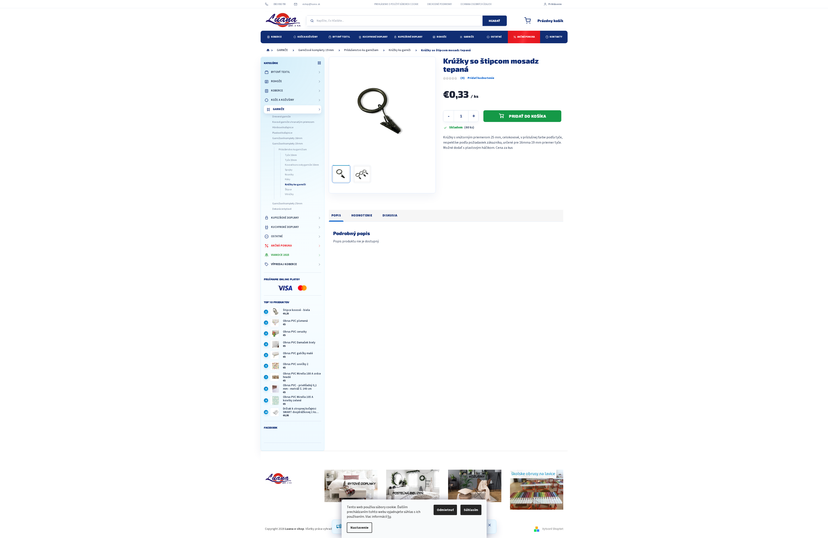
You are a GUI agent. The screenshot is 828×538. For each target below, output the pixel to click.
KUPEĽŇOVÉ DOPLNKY (285, 218)
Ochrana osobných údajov (476, 4)
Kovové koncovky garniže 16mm (302, 165)
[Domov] (268, 50)
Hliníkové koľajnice (282, 127)
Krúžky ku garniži (295, 184)
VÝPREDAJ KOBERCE (284, 264)
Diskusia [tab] (390, 215)
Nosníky (289, 174)
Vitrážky (289, 194)
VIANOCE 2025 (280, 255)
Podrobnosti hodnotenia (477, 78)
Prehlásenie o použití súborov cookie (396, 4)
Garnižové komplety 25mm (287, 203)
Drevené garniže (281, 116)
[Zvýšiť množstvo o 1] (473, 116)
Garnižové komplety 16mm (287, 138)
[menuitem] (274, 37)
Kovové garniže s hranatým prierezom (293, 122)
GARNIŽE (278, 109)
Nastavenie (359, 527)
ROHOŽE (276, 81)
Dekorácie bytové (281, 209)
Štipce (288, 189)
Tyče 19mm (291, 160)
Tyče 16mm (291, 155)
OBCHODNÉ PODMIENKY (439, 4)
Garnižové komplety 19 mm (287, 144)
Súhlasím (471, 510)
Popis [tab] (336, 215)
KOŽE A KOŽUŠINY (282, 100)
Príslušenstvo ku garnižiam (293, 149)
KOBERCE (277, 91)
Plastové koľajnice (282, 133)
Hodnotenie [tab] (361, 215)
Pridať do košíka (527, 116)
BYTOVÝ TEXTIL (280, 72)
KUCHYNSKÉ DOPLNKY (285, 227)
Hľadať (494, 20)
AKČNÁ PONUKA (281, 246)
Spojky (288, 170)
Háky (287, 179)
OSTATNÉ (277, 236)
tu (389, 516)
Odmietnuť (445, 510)
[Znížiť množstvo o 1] (448, 116)
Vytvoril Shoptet (552, 529)
